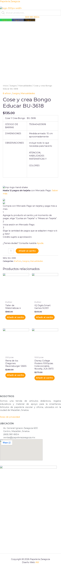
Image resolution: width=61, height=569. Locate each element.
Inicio (5, 85)
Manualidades (25, 85)
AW (37, 562)
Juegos (13, 85)
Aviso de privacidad (10, 417)
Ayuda (40, 243)
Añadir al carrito (27, 251)
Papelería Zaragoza (10, 1)
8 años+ (7, 93)
